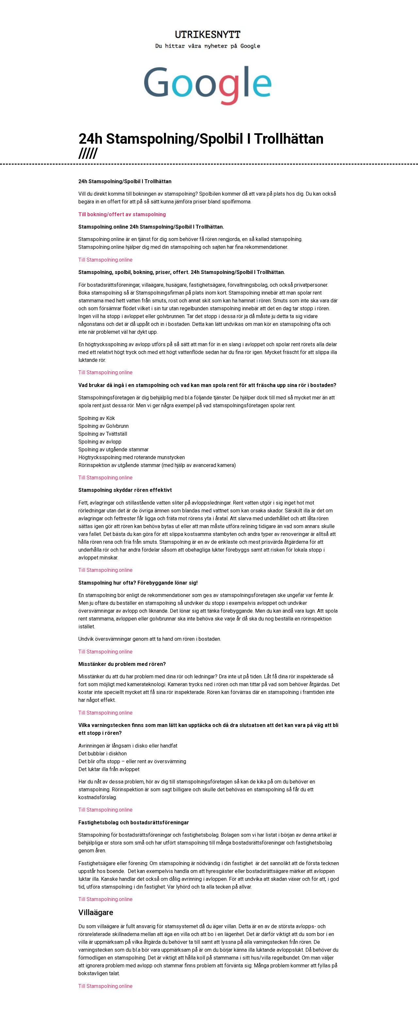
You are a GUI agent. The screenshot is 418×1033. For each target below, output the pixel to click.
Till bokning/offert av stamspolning (122, 214)
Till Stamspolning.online (105, 260)
